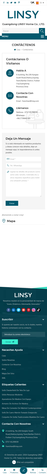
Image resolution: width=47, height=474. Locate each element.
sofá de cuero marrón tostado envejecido (19, 412)
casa (4, 355)
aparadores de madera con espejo (16, 399)
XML (4, 378)
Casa (18, 49)
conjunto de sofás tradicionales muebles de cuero (23, 417)
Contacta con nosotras (11, 364)
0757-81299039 (12, 442)
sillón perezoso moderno (12, 394)
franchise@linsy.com (30, 101)
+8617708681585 (23, 118)
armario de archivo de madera (15, 403)
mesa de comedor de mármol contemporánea (21, 408)
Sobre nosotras (8, 360)
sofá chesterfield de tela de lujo (16, 390)
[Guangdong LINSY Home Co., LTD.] (24, 13)
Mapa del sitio (8, 373)
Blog (4, 369)
